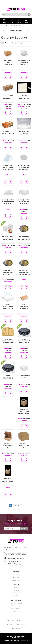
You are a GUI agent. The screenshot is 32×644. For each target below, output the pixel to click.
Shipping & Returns (16, 608)
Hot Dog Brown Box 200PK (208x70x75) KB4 (8, 97)
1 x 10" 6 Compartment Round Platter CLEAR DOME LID (8, 308)
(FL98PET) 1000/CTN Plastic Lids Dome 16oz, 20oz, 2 (8, 202)
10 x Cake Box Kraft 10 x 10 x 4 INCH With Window (24, 411)
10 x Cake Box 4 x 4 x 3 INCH (24, 376)
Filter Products (16, 31)
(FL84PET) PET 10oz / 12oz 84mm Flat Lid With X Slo (24, 167)
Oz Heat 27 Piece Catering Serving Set (8, 133)
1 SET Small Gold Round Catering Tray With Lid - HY (24, 272)
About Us (16, 588)
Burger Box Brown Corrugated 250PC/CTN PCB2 (8, 64)
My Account (16, 575)
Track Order (16, 577)
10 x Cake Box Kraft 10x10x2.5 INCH (8, 446)
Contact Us (16, 593)
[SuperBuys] (16, 9)
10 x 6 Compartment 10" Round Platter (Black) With (24, 342)
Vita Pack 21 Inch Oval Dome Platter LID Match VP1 (24, 134)
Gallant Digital (24, 640)
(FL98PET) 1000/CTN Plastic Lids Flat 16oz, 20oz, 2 (24, 202)
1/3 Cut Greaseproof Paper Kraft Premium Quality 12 (24, 308)
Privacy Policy (16, 606)
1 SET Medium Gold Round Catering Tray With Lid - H (8, 272)
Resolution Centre (16, 580)
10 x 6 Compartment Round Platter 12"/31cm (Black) (8, 378)
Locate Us (16, 590)
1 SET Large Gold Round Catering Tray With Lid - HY (24, 238)
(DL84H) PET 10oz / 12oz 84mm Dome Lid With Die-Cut (8, 167)
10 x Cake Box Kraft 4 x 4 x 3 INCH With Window (8, 480)
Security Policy (16, 611)
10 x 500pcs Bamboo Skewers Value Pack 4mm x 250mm (8, 342)
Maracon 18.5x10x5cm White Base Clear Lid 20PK (24, 98)
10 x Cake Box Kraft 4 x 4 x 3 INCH (24, 446)
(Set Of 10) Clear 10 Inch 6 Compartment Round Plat (8, 239)
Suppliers (16, 596)
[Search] (29, 14)
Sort (13, 43)
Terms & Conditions (16, 603)
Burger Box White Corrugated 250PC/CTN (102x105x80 (24, 64)
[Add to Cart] (5, 77)
